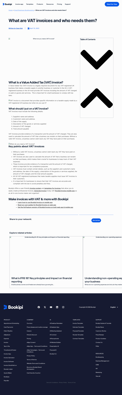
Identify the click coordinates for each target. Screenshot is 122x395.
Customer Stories (101, 331)
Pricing (29, 338)
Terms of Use (72, 382)
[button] (96, 60)
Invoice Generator (9, 357)
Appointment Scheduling (11, 323)
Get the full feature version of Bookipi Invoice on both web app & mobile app (45, 207)
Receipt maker (8, 369)
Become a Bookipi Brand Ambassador (34, 368)
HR (97, 368)
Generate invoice (40, 191)
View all (98, 376)
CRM (97, 364)
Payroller (6, 380)
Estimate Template (78, 327)
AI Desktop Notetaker (56, 323)
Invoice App (7, 354)
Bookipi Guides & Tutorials (103, 323)
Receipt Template (78, 335)
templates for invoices (52, 188)
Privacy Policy (31, 356)
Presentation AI (54, 346)
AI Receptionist (54, 338)
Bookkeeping (100, 357)
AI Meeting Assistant (56, 331)
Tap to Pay (7, 346)
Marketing (99, 372)
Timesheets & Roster (10, 350)
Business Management (102, 361)
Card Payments (8, 327)
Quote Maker (8, 373)
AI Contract (53, 335)
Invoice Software (9, 361)
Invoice (6, 342)
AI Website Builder (55, 342)
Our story (29, 323)
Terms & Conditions (52, 382)
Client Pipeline (8, 331)
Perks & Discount (32, 335)
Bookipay (6, 377)
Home (11, 10)
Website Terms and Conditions (36, 363)
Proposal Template (78, 331)
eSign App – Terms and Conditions (37, 346)
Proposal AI (53, 350)
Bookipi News (100, 327)
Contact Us (99, 342)
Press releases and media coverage (37, 327)
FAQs (97, 346)
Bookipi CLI (53, 354)
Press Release (100, 335)
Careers (29, 331)
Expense (6, 338)
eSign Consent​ (31, 342)
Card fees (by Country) (33, 373)
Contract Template (78, 338)
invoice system (35, 188)
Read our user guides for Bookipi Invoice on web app (37, 205)
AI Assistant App (54, 327)
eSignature (7, 335)
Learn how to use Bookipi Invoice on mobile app (35, 202)
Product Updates (101, 338)
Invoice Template (78, 323)
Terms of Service (32, 359)
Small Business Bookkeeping (24, 10)
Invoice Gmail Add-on (10, 365)
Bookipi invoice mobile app (65, 191)
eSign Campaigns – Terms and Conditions (36, 351)
